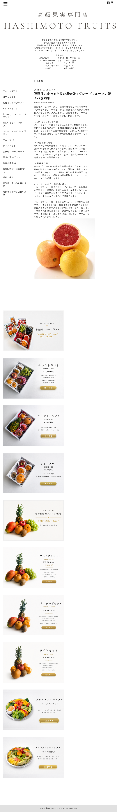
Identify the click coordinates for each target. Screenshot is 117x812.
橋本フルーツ (52, 808)
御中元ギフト (9, 97)
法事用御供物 (9, 163)
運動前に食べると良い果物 (15, 184)
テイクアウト (9, 146)
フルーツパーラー (11, 140)
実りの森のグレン (11, 157)
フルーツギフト (10, 91)
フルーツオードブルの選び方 (15, 132)
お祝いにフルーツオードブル (15, 124)
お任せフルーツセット (13, 151)
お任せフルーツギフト (13, 103)
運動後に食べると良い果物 (44, 102)
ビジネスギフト (10, 108)
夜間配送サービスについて (15, 170)
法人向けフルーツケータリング (15, 115)
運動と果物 (8, 177)
